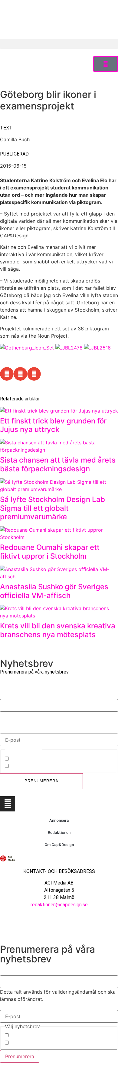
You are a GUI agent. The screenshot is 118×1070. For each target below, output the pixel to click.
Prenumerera (41, 781)
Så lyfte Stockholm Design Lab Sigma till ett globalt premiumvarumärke (52, 508)
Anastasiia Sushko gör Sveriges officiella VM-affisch (54, 591)
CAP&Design (24, 759)
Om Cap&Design (59, 844)
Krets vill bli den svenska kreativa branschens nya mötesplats (57, 630)
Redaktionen (59, 832)
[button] (59, 44)
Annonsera (59, 820)
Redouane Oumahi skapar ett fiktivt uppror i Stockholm (50, 551)
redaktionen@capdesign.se (59, 905)
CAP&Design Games (33, 766)
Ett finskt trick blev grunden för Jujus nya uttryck (53, 425)
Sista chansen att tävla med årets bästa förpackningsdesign (58, 464)
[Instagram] (7, 803)
